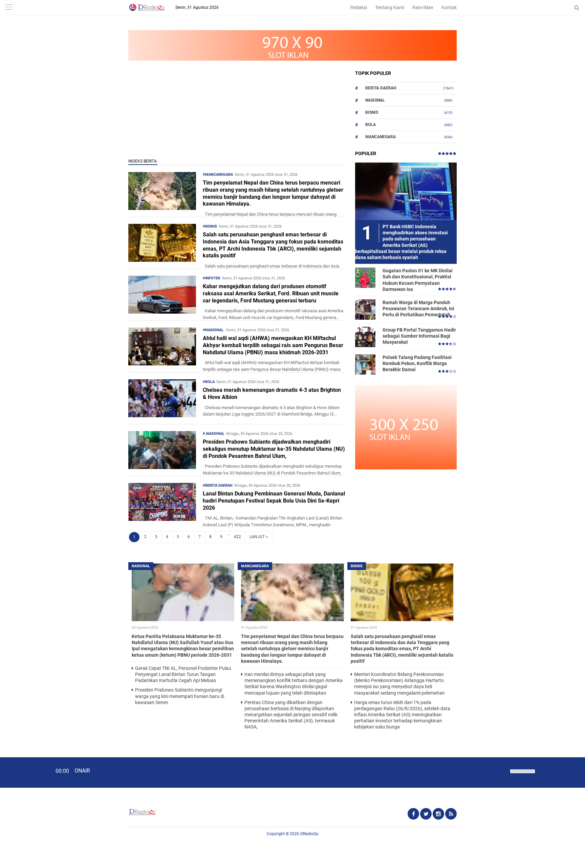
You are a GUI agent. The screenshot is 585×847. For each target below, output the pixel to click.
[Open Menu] (8, 7)
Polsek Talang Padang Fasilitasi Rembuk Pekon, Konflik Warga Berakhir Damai (417, 363)
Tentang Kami (389, 7)
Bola (370, 124)
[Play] (22, 772)
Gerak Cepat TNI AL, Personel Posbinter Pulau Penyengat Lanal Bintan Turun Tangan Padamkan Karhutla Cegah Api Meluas (183, 674)
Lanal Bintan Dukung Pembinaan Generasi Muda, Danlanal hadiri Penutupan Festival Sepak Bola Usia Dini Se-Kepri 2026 (274, 500)
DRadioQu (309, 833)
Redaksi (358, 7)
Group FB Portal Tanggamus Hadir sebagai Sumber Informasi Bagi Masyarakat (419, 336)
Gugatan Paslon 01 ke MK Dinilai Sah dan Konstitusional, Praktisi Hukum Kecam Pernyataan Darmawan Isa (418, 280)
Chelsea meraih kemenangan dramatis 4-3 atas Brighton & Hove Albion (272, 393)
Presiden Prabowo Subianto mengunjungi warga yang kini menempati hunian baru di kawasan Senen (179, 696)
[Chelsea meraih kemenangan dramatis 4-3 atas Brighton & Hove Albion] (162, 415)
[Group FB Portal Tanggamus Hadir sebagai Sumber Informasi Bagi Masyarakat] (365, 336)
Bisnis (371, 112)
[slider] (522, 775)
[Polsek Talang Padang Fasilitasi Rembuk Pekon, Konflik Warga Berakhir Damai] (365, 364)
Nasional (375, 100)
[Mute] (503, 770)
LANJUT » (259, 536)
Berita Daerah (380, 88)
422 (237, 536)
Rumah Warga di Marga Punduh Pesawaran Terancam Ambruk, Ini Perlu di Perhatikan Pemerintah (418, 308)
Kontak (449, 7)
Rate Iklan (422, 7)
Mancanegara (380, 136)
